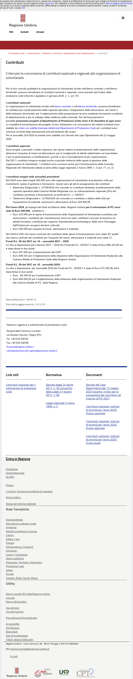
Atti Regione (12, 628)
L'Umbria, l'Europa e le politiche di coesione (29, 491)
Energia (10, 543)
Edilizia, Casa (13, 539)
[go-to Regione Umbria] (23, 15)
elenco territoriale (87, 106)
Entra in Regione (18, 459)
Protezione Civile (15, 566)
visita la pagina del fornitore (118, 3)
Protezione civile (16, 53)
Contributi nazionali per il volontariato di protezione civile (21, 388)
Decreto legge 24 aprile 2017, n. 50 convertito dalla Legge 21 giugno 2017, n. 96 (59, 390)
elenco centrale (62, 106)
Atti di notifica (13, 497)
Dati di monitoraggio (17, 635)
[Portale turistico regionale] (64, 672)
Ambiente (11, 527)
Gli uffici (10, 477)
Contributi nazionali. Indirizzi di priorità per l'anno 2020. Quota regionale (102, 425)
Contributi (102, 53)
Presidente (12, 469)
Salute (9, 570)
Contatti (25, 32)
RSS (11, 32)
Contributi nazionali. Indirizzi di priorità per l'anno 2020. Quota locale (102, 439)
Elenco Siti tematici (16, 601)
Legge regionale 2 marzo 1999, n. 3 (60, 404)
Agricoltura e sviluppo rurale (21, 523)
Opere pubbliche (15, 558)
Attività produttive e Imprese (21, 531)
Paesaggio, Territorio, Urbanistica (24, 562)
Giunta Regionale (15, 473)
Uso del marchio (15, 611)
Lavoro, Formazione (17, 554)
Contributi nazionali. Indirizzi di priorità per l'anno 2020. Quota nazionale (102, 410)
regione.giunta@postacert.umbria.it (29, 649)
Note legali (11, 631)
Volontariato (33, 53)
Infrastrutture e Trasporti (19, 547)
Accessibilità (12, 624)
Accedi (13, 656)
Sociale (10, 574)
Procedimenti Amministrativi (21, 618)
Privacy (10, 485)
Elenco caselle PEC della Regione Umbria (28, 594)
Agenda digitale (14, 519)
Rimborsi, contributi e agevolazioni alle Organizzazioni (68, 53)
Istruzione (11, 550)
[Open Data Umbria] (43, 672)
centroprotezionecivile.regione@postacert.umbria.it (32, 350)
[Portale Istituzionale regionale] (17, 672)
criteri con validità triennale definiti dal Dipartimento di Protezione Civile (57, 128)
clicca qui (49, 3)
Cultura (10, 535)
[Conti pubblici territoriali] (85, 672)
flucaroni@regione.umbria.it (20, 347)
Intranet (40, 32)
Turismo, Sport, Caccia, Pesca (22, 578)
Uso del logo (12, 608)
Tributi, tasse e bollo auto (19, 639)
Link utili (10, 598)
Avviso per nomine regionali (21, 503)
